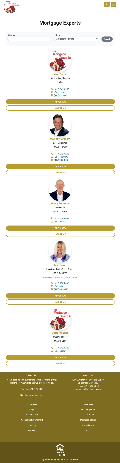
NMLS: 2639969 (60, 273)
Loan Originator (60, 143)
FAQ (88, 430)
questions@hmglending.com (88, 389)
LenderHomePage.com (67, 459)
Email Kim (59, 286)
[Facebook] (57, 455)
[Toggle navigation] (113, 4)
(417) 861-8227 (61, 289)
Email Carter (60, 351)
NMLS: (60, 82)
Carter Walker (60, 332)
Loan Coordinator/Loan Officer (60, 269)
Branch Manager (60, 337)
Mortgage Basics (88, 420)
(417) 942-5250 (62, 89)
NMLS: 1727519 (60, 147)
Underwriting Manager (60, 78)
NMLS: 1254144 (60, 341)
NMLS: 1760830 (60, 211)
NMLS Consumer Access (31, 395)
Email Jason (60, 92)
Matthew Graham (60, 138)
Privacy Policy (32, 414)
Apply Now (60, 102)
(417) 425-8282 (61, 95)
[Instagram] (60, 455)
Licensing (32, 425)
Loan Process (88, 414)
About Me (60, 108)
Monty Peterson (60, 203)
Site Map (32, 430)
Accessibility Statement (32, 420)
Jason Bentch (60, 74)
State (57, 35)
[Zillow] (64, 455)
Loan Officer (60, 207)
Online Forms (88, 425)
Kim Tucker (60, 265)
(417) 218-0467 (62, 283)
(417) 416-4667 (62, 218)
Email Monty (60, 221)
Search (11, 35)
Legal (31, 409)
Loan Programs (88, 409)
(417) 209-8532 (61, 160)
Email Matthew (61, 157)
